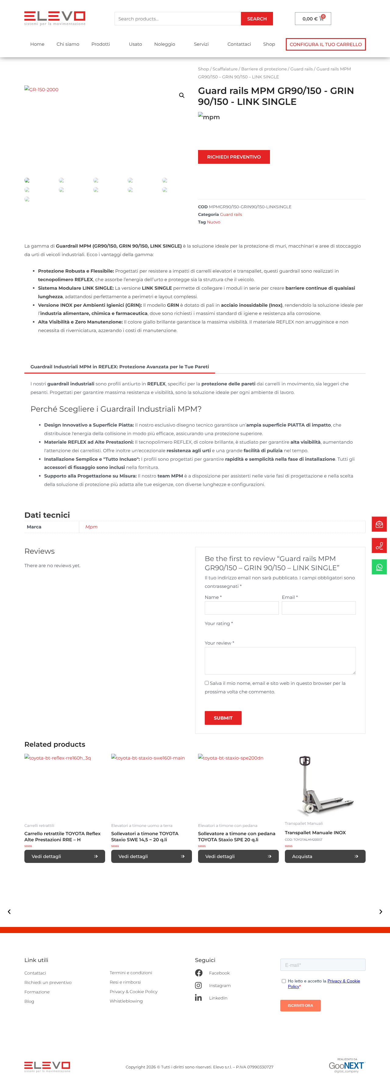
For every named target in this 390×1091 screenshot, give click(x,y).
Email (290, 597)
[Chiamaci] (379, 545)
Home (37, 44)
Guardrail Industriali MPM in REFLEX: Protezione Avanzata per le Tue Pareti (119, 367)
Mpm (91, 527)
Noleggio (164, 44)
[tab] (119, 367)
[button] (326, 44)
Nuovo (213, 222)
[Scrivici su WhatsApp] (379, 566)
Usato (135, 44)
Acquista (302, 856)
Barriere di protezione (264, 69)
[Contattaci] (379, 524)
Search (257, 19)
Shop (269, 44)
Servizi (201, 44)
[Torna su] (379, 1080)
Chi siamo (68, 44)
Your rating (219, 623)
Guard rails (301, 69)
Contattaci (239, 44)
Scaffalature (225, 69)
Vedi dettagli (46, 856)
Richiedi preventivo (234, 157)
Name (213, 597)
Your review (219, 643)
